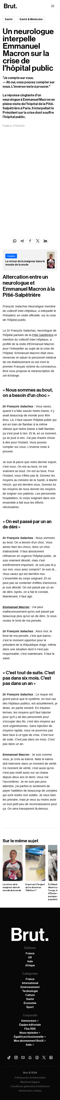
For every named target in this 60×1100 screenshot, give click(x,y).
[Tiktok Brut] (9, 1057)
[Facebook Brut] (37, 1057)
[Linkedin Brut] (51, 1057)
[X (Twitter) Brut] (44, 1057)
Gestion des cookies (30, 1091)
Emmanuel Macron (16, 607)
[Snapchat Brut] (30, 1057)
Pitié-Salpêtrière (43, 335)
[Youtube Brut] (23, 1057)
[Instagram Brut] (16, 1057)
